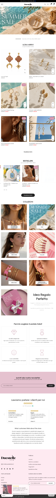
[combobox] (18, 248)
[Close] (45, 230)
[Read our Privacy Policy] (40, 261)
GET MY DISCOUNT (28, 254)
